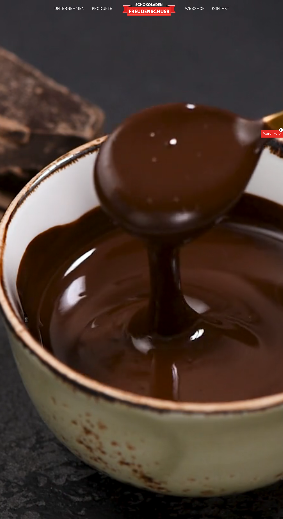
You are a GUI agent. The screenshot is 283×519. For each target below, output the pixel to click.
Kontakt (220, 8)
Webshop (194, 8)
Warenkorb (272, 133)
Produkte (102, 8)
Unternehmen (69, 8)
